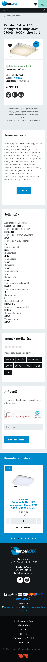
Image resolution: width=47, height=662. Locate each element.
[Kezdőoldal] (9, 4)
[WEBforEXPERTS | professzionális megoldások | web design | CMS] (23, 656)
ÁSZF (23, 629)
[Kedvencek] (35, 4)
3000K (28, 366)
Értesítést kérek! (16, 439)
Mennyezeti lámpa (14, 16)
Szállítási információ (23, 621)
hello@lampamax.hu (23, 573)
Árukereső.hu (23, 603)
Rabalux (10, 359)
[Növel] (39, 521)
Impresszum (23, 642)
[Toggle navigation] (30, 4)
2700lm (18, 366)
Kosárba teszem (23, 527)
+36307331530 (23, 570)
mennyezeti (34, 359)
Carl (8, 372)
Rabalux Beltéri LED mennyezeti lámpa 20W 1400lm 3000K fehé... (23, 505)
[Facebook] (20, 579)
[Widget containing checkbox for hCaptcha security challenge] (23, 414)
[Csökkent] (8, 521)
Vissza (23, 190)
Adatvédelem (23, 625)
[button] (11, 538)
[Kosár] (42, 4)
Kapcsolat (23, 634)
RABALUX (17, 78)
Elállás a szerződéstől (23, 638)
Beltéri (21, 359)
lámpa (9, 366)
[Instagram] (27, 579)
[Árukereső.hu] (23, 599)
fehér (37, 366)
